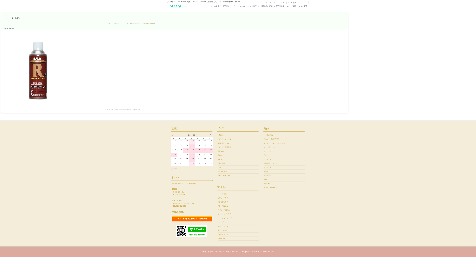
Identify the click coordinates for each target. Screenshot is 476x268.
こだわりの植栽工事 (224, 147)
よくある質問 (302, 6)
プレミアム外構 (239, 6)
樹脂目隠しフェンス (270, 163)
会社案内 (217, 6)
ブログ (218, 2)
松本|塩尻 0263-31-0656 (194, 2)
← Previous (5, 29)
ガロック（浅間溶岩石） (272, 139)
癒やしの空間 (222, 230)
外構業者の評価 (266, 6)
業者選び (221, 159)
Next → (13, 29)
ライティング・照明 (224, 214)
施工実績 (226, 6)
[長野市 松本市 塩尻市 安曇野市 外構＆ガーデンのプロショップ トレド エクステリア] (180, 8)
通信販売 (221, 155)
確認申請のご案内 (224, 143)
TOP (211, 6)
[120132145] (38, 103)
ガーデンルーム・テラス (226, 218)
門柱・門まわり (223, 206)
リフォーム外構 (223, 198)
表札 (265, 155)
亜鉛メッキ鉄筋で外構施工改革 (144, 23)
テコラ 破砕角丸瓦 (270, 187)
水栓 (265, 179)
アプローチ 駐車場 (224, 210)
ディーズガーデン (224, 222)
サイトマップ (279, 3)
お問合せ (210, 2)
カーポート (267, 175)
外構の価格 (221, 163)
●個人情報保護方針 (224, 175)
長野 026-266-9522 (177, 2)
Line (238, 2)
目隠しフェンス (223, 226)
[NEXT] (210, 135)
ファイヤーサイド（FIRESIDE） (274, 143)
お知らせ (221, 135)
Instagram (229, 2)
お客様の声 (221, 238)
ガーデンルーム (269, 159)
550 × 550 (129, 23)
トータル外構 (222, 194)
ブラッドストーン (270, 151)
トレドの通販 (290, 6)
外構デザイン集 (223, 234)
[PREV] (173, 135)
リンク (268, 3)
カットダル (267, 167)
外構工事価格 (279, 6)
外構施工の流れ (178, 212)
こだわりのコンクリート (226, 139)
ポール (266, 171)
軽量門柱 (267, 183)
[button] (227, 6)
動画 (219, 167)
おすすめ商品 (251, 6)
